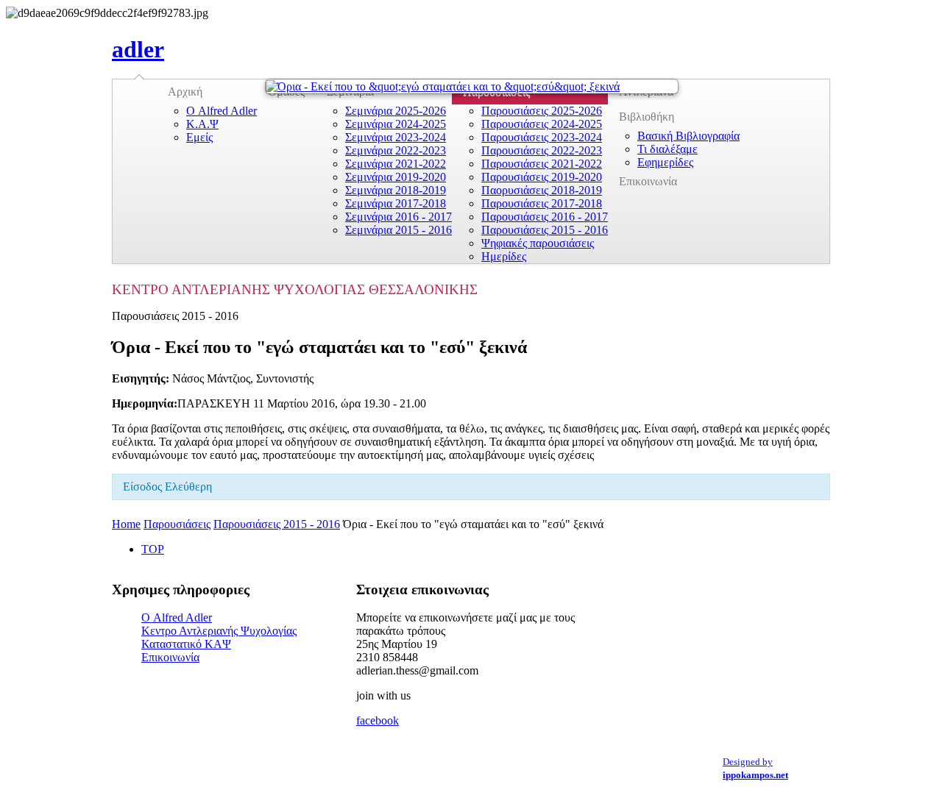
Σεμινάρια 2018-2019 (395, 190)
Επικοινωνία (648, 181)
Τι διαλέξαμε (667, 149)
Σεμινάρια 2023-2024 (395, 137)
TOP (152, 549)
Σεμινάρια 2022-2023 (395, 150)
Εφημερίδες (665, 162)
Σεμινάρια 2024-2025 (395, 124)
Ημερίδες (503, 256)
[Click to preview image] (472, 86)
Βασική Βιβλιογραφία (688, 135)
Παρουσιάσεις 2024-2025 (541, 124)
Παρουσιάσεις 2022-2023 (541, 150)
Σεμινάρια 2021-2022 (395, 163)
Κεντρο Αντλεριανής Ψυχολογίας (219, 630)
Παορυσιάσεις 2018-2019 (541, 190)
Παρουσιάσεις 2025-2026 (541, 110)
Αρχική (185, 91)
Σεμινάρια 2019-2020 (395, 177)
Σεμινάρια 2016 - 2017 (398, 216)
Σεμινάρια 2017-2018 (395, 203)
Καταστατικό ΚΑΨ (186, 644)
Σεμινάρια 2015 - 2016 (398, 230)
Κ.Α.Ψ (202, 124)
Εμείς (199, 137)
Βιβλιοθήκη (646, 116)
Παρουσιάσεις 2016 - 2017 (544, 216)
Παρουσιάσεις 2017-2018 (541, 203)
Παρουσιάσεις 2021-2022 (541, 163)
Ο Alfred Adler (221, 110)
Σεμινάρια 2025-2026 (395, 110)
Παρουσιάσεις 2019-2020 (541, 177)
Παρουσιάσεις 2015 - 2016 (544, 230)
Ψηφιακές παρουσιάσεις (537, 243)
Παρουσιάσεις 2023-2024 (541, 137)
